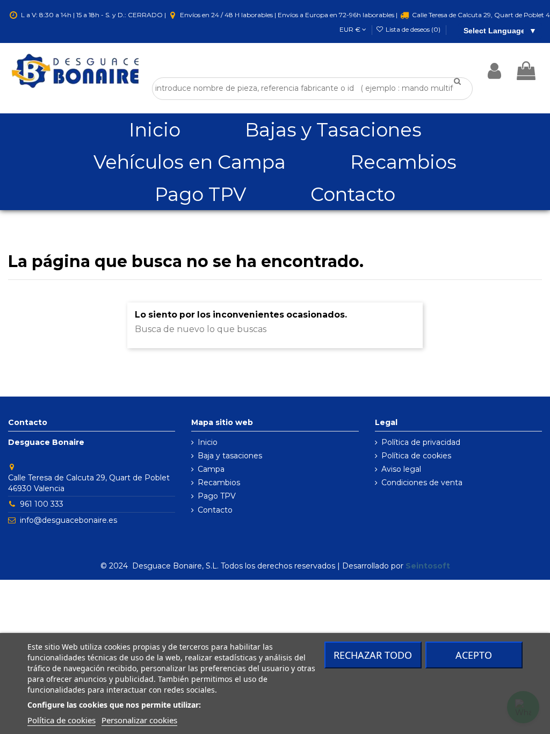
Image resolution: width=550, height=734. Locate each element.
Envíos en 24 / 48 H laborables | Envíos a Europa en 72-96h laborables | (288, 15)
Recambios (219, 482)
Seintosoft (428, 566)
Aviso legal (401, 469)
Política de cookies (416, 455)
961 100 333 (41, 504)
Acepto (473, 655)
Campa (211, 469)
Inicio (208, 442)
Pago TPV (217, 496)
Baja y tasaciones (230, 455)
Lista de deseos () (413, 29)
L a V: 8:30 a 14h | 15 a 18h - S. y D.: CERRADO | (93, 15)
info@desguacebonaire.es (68, 520)
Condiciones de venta (421, 482)
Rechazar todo (373, 655)
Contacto (215, 510)
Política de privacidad (420, 442)
